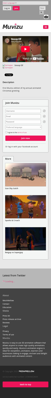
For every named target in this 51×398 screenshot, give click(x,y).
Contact (6, 304)
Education (7, 307)
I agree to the (17, 132)
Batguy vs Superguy (14, 252)
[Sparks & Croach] (25, 206)
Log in (7, 8)
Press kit (6, 315)
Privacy (6, 331)
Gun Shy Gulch (11, 188)
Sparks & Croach (12, 220)
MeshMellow (8, 300)
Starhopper (9, 68)
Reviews (6, 322)
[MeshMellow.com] (26, 371)
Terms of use (8, 334)
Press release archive (12, 319)
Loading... (10, 281)
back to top (25, 384)
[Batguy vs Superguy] (25, 238)
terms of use (22, 132)
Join (16, 8)
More (8, 158)
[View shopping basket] (46, 16)
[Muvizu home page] (13, 26)
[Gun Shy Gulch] (25, 174)
